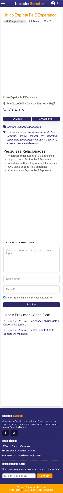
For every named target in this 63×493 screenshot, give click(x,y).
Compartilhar (16, 21)
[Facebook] (5, 433)
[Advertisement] (31, 60)
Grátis (38, 455)
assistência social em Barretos (24, 132)
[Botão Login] (53, 3)
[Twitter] (14, 433)
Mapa (18, 118)
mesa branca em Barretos (23, 143)
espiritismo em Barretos (20, 139)
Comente (47, 118)
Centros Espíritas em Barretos (24, 126)
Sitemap (42, 487)
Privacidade (31, 487)
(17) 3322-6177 (15, 109)
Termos (20, 487)
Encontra (30, 3)
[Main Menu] (3, 3)
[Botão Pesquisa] (59, 3)
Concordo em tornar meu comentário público (29, 297)
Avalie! (36, 21)
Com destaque (24, 455)
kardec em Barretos (46, 139)
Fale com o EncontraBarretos (20, 451)
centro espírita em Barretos (38, 135)
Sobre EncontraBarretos (17, 446)
